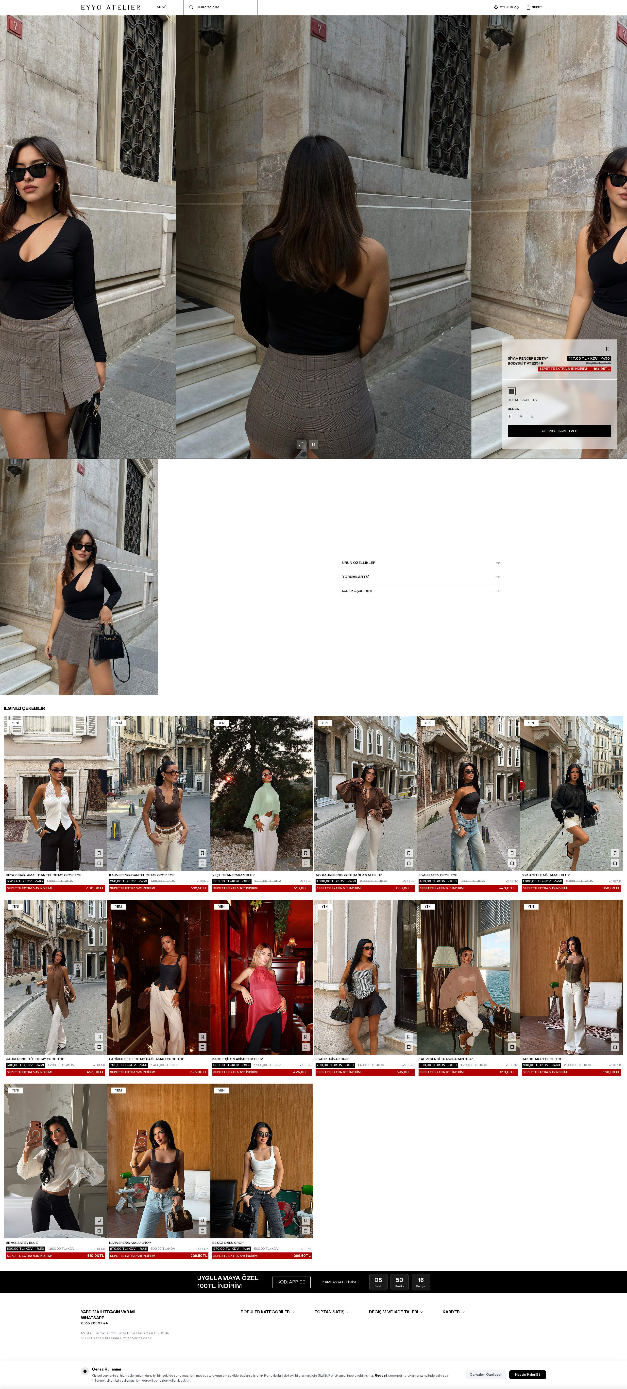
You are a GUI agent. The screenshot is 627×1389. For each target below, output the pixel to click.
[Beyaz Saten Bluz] (55, 1161)
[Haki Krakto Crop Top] (571, 977)
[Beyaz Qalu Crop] (262, 1161)
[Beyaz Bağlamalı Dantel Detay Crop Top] (55, 793)
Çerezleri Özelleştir (486, 1374)
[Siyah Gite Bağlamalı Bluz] (571, 793)
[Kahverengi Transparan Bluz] (468, 977)
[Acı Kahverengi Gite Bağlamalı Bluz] (365, 793)
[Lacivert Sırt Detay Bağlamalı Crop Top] (158, 977)
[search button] (191, 7)
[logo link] (110, 7)
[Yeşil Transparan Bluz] (262, 793)
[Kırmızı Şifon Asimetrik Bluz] (262, 977)
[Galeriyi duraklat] (313, 444)
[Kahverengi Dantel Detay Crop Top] (158, 793)
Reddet (381, 1375)
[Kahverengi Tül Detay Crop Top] (55, 977)
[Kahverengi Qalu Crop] (158, 1161)
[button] (512, 391)
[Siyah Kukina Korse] (365, 977)
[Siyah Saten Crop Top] (468, 793)
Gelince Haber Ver (559, 431)
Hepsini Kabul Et (527, 1374)
